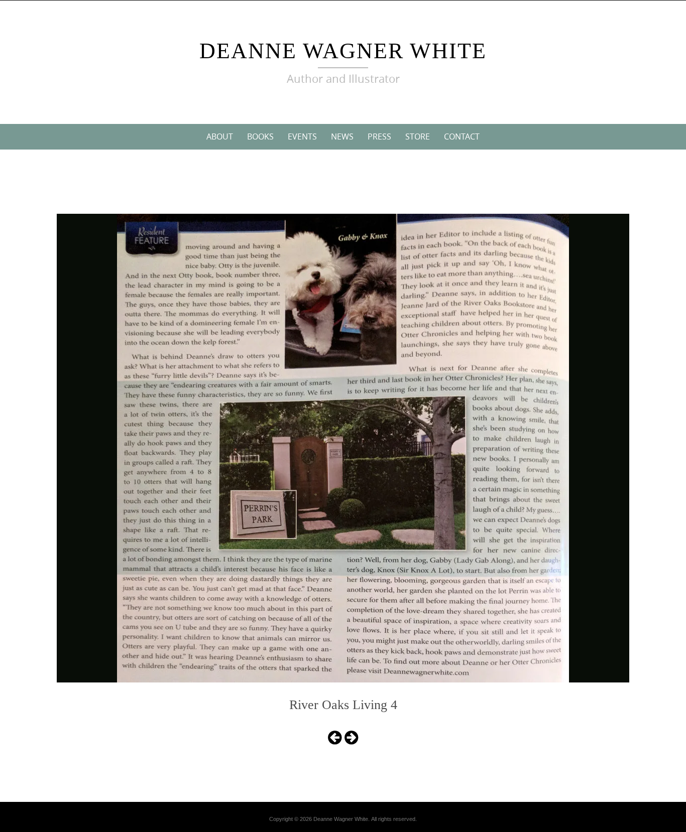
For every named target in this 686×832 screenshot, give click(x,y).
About (219, 136)
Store (417, 136)
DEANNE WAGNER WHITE (343, 51)
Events (302, 136)
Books (260, 136)
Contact (462, 136)
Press (379, 136)
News (342, 136)
